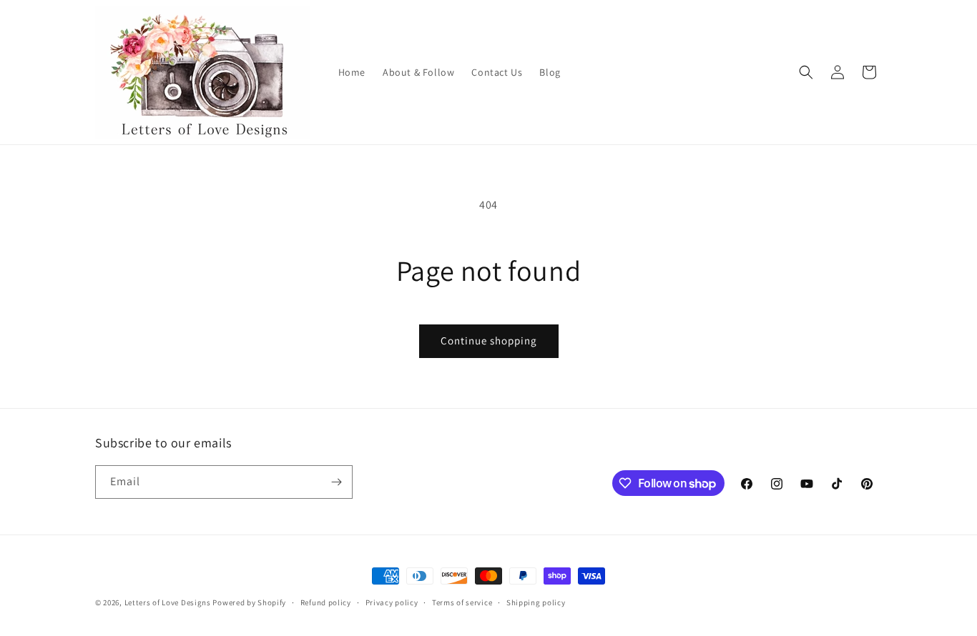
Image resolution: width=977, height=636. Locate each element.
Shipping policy (536, 602)
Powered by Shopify (249, 602)
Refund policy (325, 602)
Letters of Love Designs (168, 602)
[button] (806, 72)
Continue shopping (489, 340)
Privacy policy (391, 602)
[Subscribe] (336, 482)
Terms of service (462, 602)
